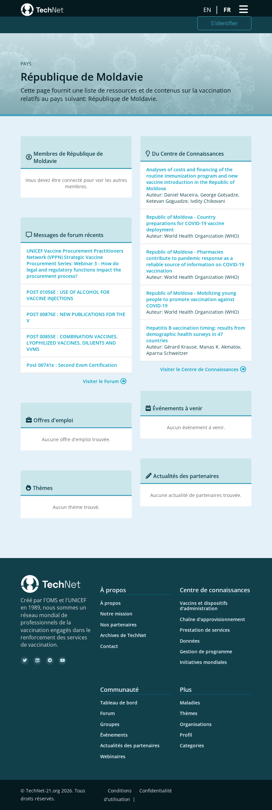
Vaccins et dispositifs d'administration (204, 605)
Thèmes (188, 713)
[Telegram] (50, 661)
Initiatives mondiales (203, 662)
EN (208, 10)
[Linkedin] (37, 661)
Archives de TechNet (123, 635)
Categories (192, 745)
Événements (114, 735)
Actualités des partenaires (130, 745)
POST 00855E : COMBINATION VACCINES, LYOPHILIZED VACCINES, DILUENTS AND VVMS (72, 342)
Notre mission (116, 613)
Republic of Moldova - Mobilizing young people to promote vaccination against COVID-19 (191, 299)
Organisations (196, 724)
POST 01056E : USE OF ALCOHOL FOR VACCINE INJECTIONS (68, 295)
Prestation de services (205, 630)
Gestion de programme (206, 651)
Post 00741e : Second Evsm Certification (72, 365)
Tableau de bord (118, 702)
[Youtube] (62, 661)
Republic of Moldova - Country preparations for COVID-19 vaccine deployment (185, 223)
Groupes (109, 724)
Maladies (190, 702)
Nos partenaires (118, 624)
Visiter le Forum (101, 381)
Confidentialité (155, 790)
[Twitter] (25, 661)
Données (190, 641)
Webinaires (112, 756)
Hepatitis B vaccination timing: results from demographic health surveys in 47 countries (195, 334)
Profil (186, 735)
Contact (109, 646)
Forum (107, 713)
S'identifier (224, 23)
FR (228, 10)
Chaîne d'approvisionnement (212, 619)
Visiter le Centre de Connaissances (199, 369)
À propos (110, 603)
